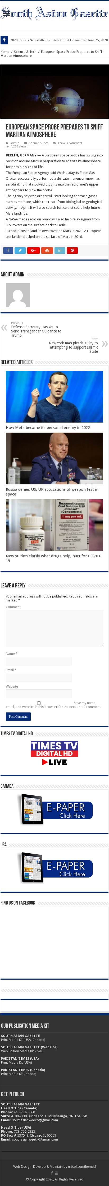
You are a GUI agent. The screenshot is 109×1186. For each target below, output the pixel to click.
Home (5, 52)
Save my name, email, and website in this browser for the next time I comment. (53, 705)
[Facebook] (51, 1173)
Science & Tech (25, 52)
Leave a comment (70, 143)
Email (11, 670)
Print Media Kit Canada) (18, 1074)
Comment (13, 607)
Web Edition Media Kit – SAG (22, 1051)
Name (11, 654)
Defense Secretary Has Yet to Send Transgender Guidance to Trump (36, 329)
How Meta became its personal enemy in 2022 (48, 427)
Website (12, 686)
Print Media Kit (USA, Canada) (23, 1040)
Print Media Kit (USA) (16, 1062)
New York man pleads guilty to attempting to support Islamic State (73, 345)
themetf (90, 1167)
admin (14, 143)
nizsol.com (76, 1167)
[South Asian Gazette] (54, 12)
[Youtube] (56, 1173)
